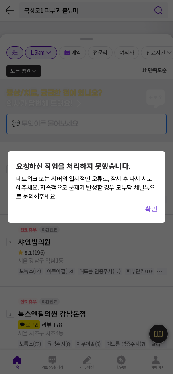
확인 (151, 208)
